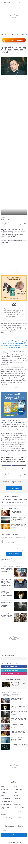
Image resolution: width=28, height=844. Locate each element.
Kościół (3, 792)
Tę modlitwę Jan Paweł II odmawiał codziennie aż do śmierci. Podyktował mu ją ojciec (18, 733)
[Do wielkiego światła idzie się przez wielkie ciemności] (5, 747)
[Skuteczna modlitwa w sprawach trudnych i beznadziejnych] (20, 572)
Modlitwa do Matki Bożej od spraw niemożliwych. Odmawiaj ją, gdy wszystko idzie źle (18, 740)
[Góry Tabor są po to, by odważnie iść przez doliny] (5, 520)
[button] (19, 2)
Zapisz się (14, 834)
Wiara (22, 34)
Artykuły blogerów (6, 804)
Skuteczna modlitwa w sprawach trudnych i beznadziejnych (7, 570)
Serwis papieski (5, 798)
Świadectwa (17, 804)
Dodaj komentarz (14, 553)
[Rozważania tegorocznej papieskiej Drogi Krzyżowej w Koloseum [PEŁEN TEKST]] (6, 684)
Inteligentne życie (19, 789)
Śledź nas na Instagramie (12, 673)
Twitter (14, 821)
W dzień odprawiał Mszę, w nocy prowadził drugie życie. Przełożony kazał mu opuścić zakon (6, 583)
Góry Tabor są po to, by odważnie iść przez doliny (18, 519)
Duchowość (8, 55)
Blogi (2, 795)
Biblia (15, 801)
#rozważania (18, 500)
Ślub (2, 812)
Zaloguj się (3, 548)
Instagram (17, 821)
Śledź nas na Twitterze (11, 670)
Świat (2, 786)
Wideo (16, 795)
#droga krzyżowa (6, 500)
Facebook (11, 821)
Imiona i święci (18, 812)
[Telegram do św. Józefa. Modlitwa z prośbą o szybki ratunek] (5, 727)
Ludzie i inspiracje (19, 807)
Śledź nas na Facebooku (11, 667)
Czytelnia (13, 747)
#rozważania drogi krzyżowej (14, 502)
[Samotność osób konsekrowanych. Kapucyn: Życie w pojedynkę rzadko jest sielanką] (5, 513)
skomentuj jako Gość (13, 548)
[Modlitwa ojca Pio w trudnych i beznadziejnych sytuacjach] (20, 606)
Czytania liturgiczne (6, 801)
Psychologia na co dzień (6, 808)
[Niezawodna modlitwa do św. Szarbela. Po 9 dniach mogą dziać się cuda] (20, 595)
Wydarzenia (4, 34)
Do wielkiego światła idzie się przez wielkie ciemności (19, 745)
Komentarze (14, 34)
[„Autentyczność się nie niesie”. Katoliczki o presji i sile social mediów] (20, 617)
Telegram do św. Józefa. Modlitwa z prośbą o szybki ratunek (18, 726)
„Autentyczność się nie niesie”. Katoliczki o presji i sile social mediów (6, 616)
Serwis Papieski (14, 685)
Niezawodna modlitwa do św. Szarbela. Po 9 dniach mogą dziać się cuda (6, 593)
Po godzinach (4, 789)
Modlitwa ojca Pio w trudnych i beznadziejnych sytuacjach (6, 604)
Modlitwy (3, 814)
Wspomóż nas (15, 488)
